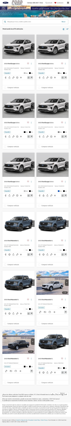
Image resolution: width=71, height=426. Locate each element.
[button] (33, 47)
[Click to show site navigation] (68, 3)
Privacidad (30, 420)
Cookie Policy (37, 420)
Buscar (63, 21)
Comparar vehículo (13, 87)
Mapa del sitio (24, 420)
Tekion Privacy (44, 420)
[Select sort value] (66, 29)
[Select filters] (63, 29)
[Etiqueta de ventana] (31, 77)
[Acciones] (31, 63)
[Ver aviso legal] (21, 77)
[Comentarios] (28, 77)
